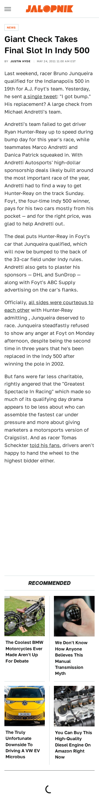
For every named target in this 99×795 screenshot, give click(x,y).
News (11, 27)
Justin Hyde (20, 61)
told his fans (45, 445)
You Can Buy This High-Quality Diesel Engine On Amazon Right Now (73, 745)
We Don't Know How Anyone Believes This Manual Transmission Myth (71, 658)
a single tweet (40, 96)
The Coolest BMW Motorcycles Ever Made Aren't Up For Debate (24, 651)
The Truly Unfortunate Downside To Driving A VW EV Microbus (23, 745)
